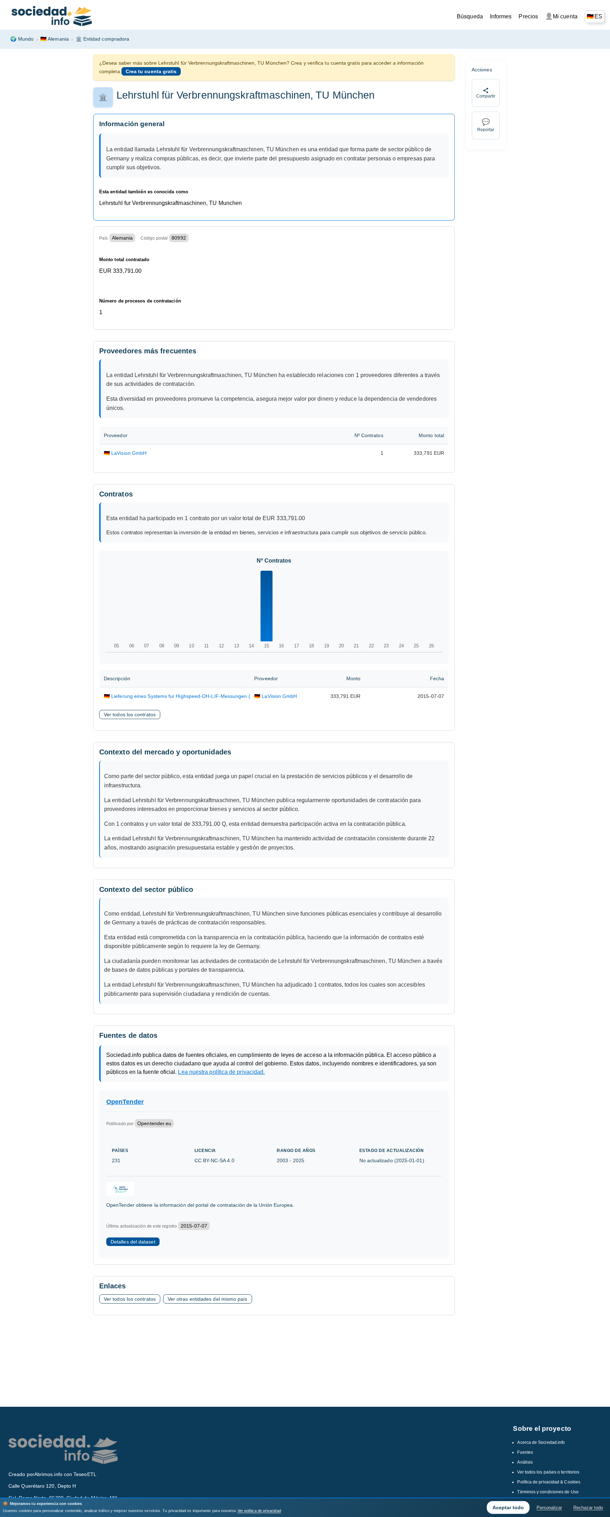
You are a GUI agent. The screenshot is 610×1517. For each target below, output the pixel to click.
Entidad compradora (103, 39)
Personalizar (549, 1507)
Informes (501, 16)
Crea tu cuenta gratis (151, 71)
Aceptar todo (508, 1507)
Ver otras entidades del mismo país (207, 1299)
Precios (528, 16)
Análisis (525, 1462)
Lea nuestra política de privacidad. (221, 1072)
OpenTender (125, 1101)
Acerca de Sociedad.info (541, 1442)
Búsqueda (470, 16)
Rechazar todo (588, 1507)
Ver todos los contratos (130, 714)
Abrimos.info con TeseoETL (65, 1474)
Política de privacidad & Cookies (548, 1482)
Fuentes (525, 1452)
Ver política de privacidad (259, 1511)
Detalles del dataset (132, 1242)
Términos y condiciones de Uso (547, 1491)
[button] (594, 16)
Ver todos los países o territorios (548, 1472)
